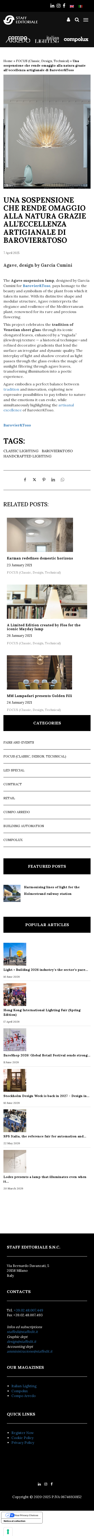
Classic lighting (20, 451)
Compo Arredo (16, 812)
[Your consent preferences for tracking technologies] (8, 1531)
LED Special (13, 770)
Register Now (22, 1433)
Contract (12, 784)
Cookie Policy (22, 1438)
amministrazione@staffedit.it (29, 1351)
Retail (9, 798)
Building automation (23, 826)
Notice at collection (14, 1521)
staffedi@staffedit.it (22, 1332)
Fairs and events (18, 742)
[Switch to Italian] (80, 6)
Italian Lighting (24, 1386)
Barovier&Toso (57, 451)
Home (8, 61)
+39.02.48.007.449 (28, 1310)
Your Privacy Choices (26, 1515)
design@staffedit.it (21, 1341)
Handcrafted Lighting (27, 456)
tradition (11, 389)
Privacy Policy (22, 1442)
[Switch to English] (72, 6)
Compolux (13, 840)
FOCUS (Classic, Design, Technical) (42, 61)
